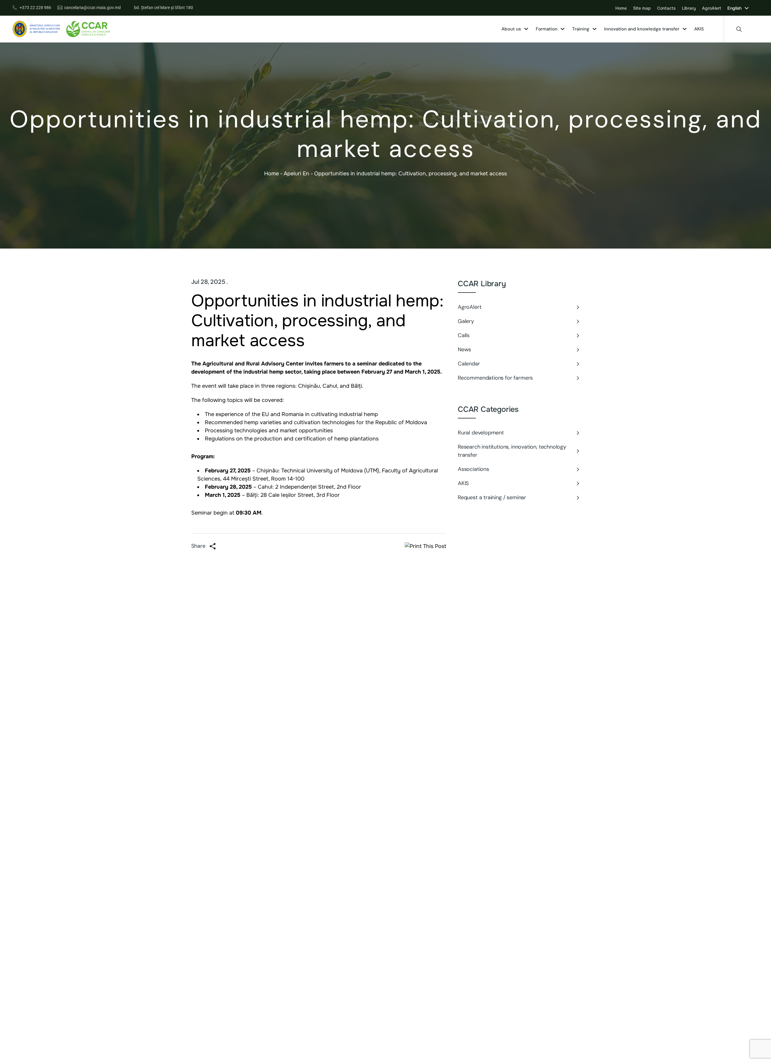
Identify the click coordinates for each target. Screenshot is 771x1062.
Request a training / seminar (492, 497)
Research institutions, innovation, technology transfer (512, 451)
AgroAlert (469, 307)
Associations (473, 469)
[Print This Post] (425, 546)
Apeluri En (296, 173)
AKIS (463, 483)
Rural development (481, 432)
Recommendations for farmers (495, 377)
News (464, 349)
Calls (464, 335)
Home (271, 173)
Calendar (469, 363)
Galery (466, 321)
